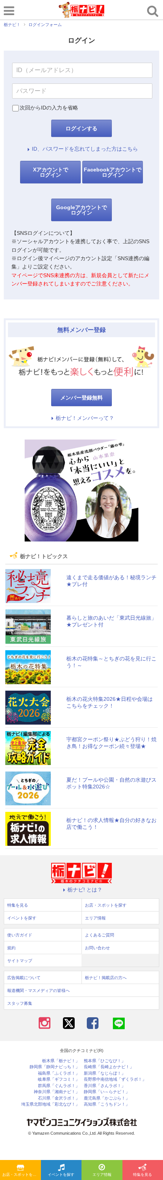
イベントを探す (61, 1174)
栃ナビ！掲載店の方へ (106, 977)
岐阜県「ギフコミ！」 (59, 1079)
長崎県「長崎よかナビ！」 (109, 1067)
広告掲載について (24, 977)
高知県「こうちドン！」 (107, 1104)
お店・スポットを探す (21, 1174)
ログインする (81, 128)
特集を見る (17, 905)
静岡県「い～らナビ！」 (107, 1092)
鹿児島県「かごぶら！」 (107, 1098)
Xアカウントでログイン (50, 172)
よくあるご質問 (99, 935)
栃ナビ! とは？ (84, 890)
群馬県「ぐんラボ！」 (59, 1086)
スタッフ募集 (19, 1003)
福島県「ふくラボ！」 (59, 1073)
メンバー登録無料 (81, 398)
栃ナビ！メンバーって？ (85, 418)
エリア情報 (101, 1174)
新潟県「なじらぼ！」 (104, 1073)
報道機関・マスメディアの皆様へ (38, 990)
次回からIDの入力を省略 (49, 108)
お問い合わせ (97, 948)
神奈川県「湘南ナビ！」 (57, 1092)
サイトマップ (19, 960)
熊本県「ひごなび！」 (104, 1061)
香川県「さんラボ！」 (104, 1086)
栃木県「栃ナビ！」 (61, 1061)
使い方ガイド (19, 935)
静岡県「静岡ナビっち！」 (55, 1067)
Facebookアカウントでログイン (112, 172)
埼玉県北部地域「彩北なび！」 (50, 1104)
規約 (11, 948)
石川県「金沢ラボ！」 (59, 1098)
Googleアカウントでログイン (81, 210)
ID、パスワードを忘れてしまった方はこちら (85, 149)
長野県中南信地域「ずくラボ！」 (115, 1079)
